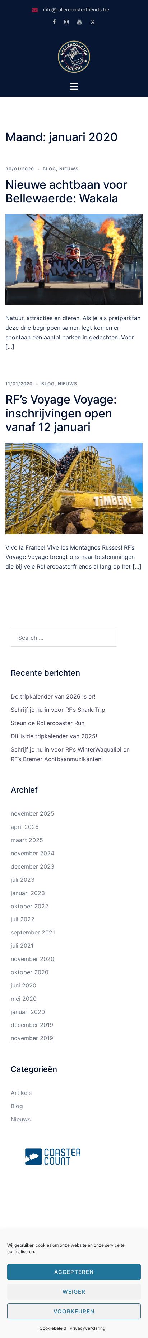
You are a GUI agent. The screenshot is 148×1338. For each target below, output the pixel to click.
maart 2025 (27, 840)
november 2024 (32, 853)
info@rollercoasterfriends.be (76, 9)
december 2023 (32, 866)
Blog (49, 169)
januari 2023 (28, 893)
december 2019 (32, 1024)
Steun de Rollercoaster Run (47, 722)
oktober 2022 (29, 906)
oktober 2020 (29, 972)
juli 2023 (22, 879)
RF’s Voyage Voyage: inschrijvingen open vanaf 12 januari (61, 413)
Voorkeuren (74, 1311)
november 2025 (32, 813)
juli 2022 (22, 919)
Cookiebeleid (53, 1328)
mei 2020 (24, 998)
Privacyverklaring (87, 1328)
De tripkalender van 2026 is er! (53, 696)
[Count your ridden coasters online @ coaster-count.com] (53, 1155)
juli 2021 (22, 945)
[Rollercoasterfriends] (74, 55)
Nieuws (69, 169)
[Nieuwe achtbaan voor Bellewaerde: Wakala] (74, 258)
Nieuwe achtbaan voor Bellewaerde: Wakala (66, 191)
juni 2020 (23, 985)
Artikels (21, 1092)
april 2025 (25, 826)
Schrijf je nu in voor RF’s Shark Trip (58, 709)
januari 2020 (28, 1011)
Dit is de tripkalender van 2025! (54, 736)
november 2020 (32, 958)
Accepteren (74, 1272)
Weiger (74, 1291)
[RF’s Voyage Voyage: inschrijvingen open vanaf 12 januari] (74, 487)
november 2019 (32, 1038)
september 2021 (33, 932)
